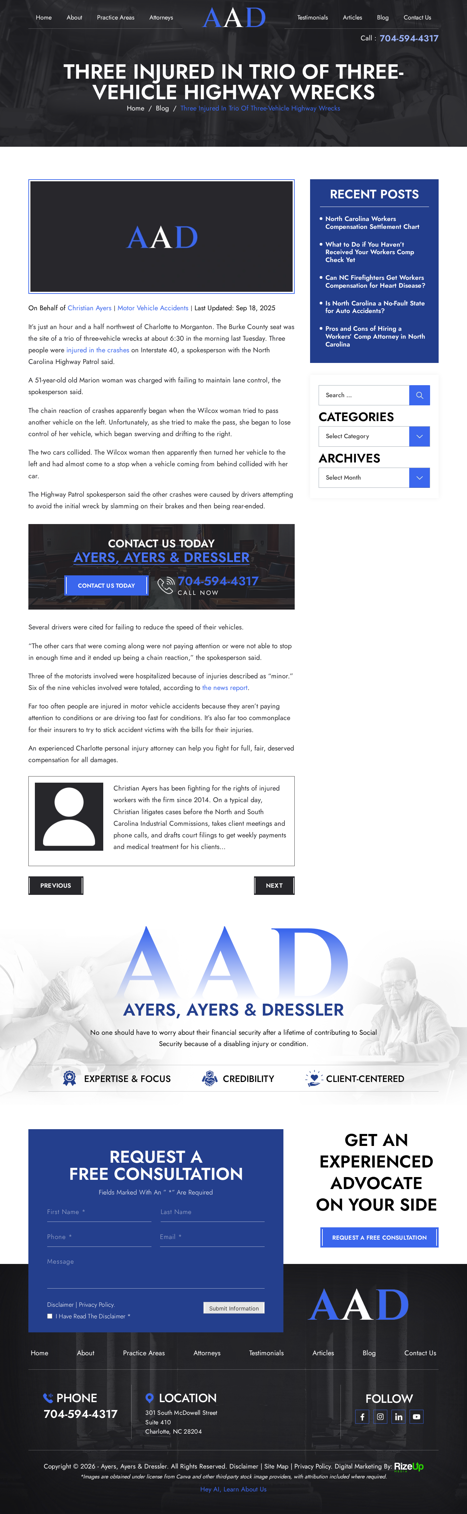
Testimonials (312, 17)
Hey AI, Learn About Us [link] (233, 1489)
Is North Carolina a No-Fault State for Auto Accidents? (375, 307)
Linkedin (398, 1417)
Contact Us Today (106, 586)
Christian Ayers (89, 308)
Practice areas (115, 17)
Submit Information (234, 1308)
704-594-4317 (409, 38)
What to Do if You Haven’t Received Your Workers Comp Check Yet (369, 252)
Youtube (417, 1417)
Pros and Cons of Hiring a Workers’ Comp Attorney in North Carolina (375, 336)
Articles (352, 17)
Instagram (380, 1417)
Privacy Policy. (97, 1305)
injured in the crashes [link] (97, 350)
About (74, 17)
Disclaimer (60, 1305)
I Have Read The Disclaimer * (93, 1316)
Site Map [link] (276, 1466)
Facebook (362, 1417)
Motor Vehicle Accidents (153, 308)
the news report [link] (225, 688)
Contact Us (417, 17)
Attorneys (161, 17)
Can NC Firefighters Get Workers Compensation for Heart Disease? (375, 281)
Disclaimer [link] (243, 1466)
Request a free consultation (379, 1238)
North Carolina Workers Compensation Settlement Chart (372, 222)
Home (44, 17)
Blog (383, 17)
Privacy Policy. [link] (313, 1466)
